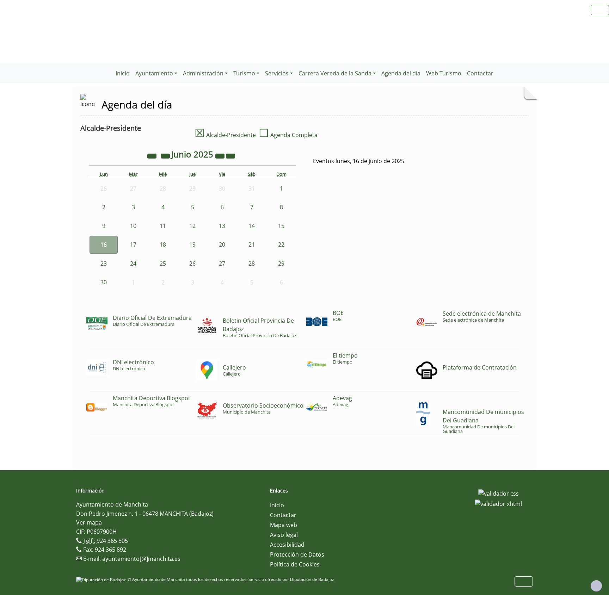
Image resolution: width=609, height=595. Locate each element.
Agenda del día (400, 73)
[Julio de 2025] (230, 155)
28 (251, 263)
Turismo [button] (244, 73)
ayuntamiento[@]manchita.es (141, 559)
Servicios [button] (277, 73)
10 (133, 226)
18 (163, 244)
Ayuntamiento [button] (154, 73)
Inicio (123, 73)
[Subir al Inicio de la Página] (596, 585)
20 (222, 244)
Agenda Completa (288, 135)
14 (251, 226)
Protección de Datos (297, 554)
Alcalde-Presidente (225, 135)
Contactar (480, 73)
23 (103, 263)
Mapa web (283, 525)
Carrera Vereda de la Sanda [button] (335, 73)
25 (163, 263)
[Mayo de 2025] (166, 155)
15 (281, 226)
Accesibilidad (287, 544)
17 (133, 244)
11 (163, 226)
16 (103, 244)
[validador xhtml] (498, 503)
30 (103, 282)
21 (251, 244)
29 (281, 263)
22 (281, 244)
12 (192, 226)
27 (222, 263)
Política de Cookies (295, 564)
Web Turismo (443, 73)
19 (192, 244)
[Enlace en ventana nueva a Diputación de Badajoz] (102, 579)
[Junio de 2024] (152, 155)
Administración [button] (203, 73)
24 (133, 263)
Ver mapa (89, 522)
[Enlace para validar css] (498, 493)
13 (222, 226)
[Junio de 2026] (220, 155)
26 (192, 263)
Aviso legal (284, 535)
